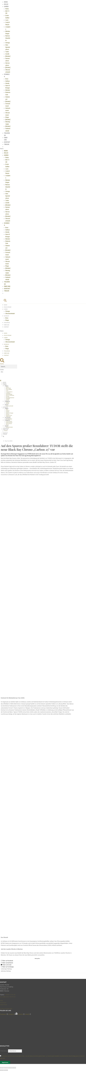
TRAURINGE (7, 322)
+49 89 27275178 (10, 995)
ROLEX (6, 4)
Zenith (7, 54)
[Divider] (7, 56)
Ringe (7, 117)
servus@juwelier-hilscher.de (7, 997)
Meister (7, 90)
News (5, 305)
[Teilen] (6, 1068)
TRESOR (6, 144)
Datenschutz (3, 1004)
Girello (7, 83)
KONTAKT (7, 142)
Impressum (3, 1002)
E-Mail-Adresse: (4, 1051)
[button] (5, 148)
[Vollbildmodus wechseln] (10, 1068)
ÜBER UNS (7, 286)
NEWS (6, 2)
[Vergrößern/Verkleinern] (14, 1068)
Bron (6, 79)
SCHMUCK (6, 316)
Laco (6, 20)
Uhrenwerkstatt (10, 313)
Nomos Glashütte (7, 38)
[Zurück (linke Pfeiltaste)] (2, 1070)
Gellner (7, 81)
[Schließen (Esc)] (2, 1068)
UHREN (6, 6)
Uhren (6, 309)
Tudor (7, 51)
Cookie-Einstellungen (6, 1009)
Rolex (7, 9)
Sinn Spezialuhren (7, 47)
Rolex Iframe (7, 307)
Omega (7, 42)
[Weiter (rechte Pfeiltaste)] (6, 1070)
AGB (1, 1000)
